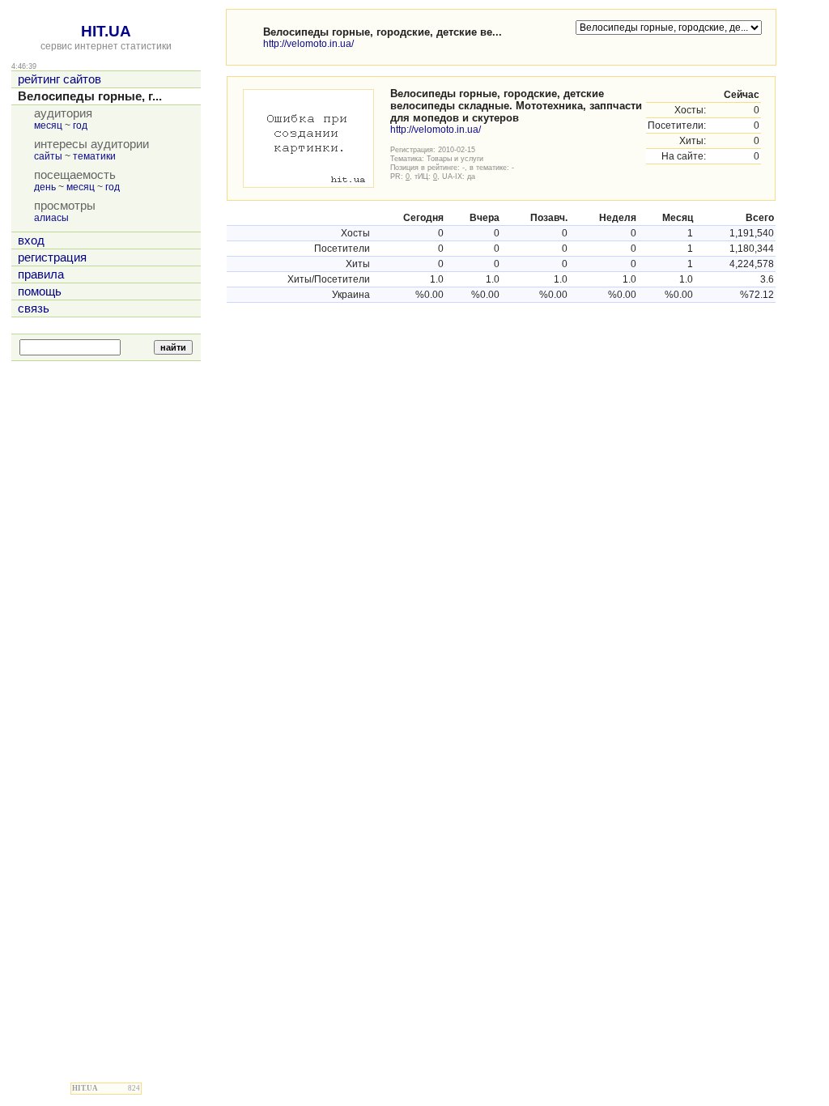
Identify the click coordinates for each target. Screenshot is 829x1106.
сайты (48, 156)
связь (33, 308)
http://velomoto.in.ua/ (308, 43)
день (45, 187)
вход (31, 240)
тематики (94, 156)
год (80, 125)
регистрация (52, 257)
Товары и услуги (455, 158)
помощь (40, 291)
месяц (48, 125)
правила (41, 274)
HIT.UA (106, 31)
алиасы (51, 217)
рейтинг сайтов (59, 79)
